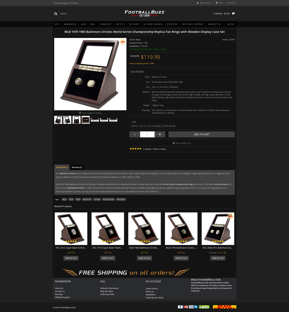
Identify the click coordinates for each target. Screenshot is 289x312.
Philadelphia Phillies (75, 188)
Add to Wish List (183, 143)
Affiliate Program (62, 297)
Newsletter (150, 294)
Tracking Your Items (154, 297)
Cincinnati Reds (220, 184)
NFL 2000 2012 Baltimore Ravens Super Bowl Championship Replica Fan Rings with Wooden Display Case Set (218, 247)
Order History (152, 288)
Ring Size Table (106, 291)
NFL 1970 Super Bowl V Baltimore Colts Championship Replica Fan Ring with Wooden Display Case (108, 247)
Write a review (159, 149)
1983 (78, 199)
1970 (71, 199)
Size (134, 121)
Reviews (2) (77, 167)
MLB (138, 39)
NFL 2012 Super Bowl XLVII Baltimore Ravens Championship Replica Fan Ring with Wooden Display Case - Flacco (71, 247)
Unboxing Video (107, 294)
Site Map (59, 294)
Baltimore (87, 199)
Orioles (97, 199)
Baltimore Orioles (67, 173)
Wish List (150, 291)
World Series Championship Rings (178, 184)
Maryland (121, 199)
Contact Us (60, 291)
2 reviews (147, 149)
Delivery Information (109, 288)
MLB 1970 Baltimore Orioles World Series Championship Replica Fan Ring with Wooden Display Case (181, 247)
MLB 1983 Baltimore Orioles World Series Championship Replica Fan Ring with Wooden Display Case (145, 247)
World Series (108, 199)
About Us (59, 288)
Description (61, 167)
